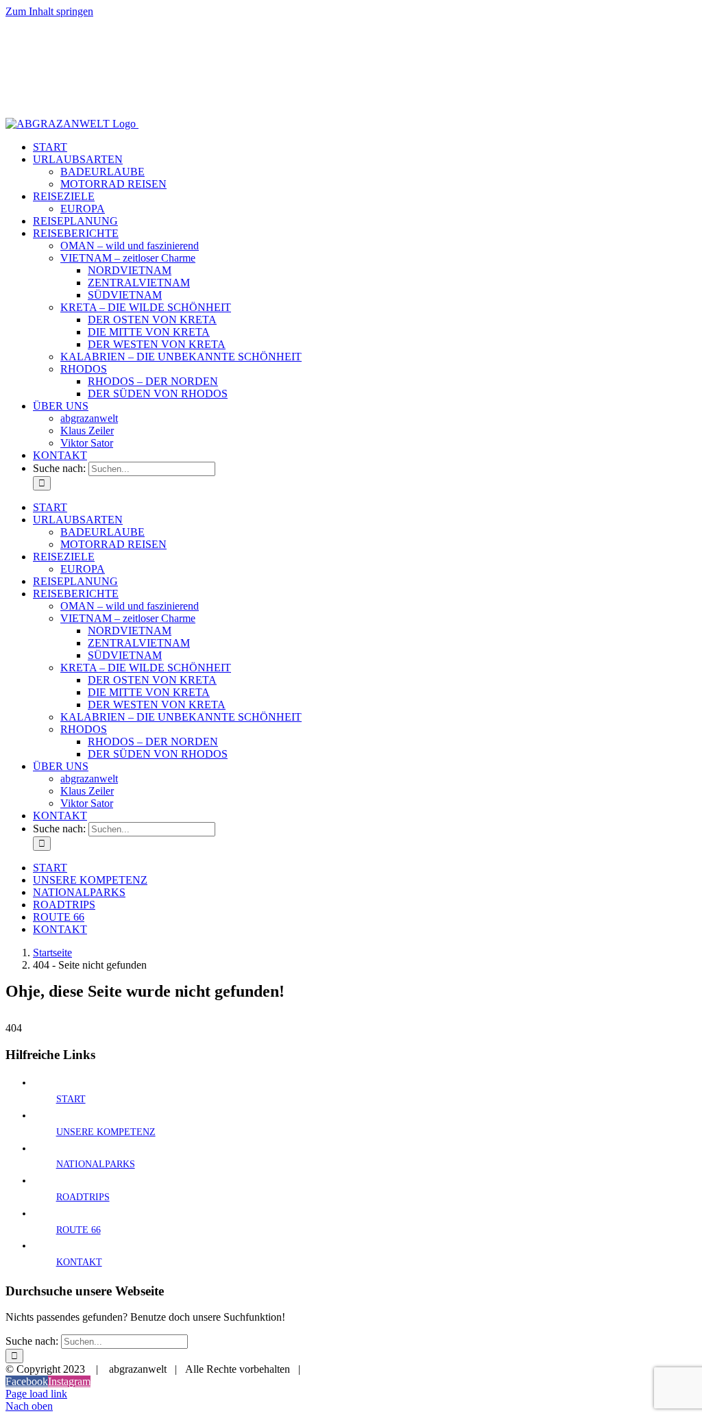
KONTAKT (79, 1262)
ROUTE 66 (78, 1230)
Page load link (36, 1394)
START (71, 1099)
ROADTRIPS (83, 1197)
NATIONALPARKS (95, 1164)
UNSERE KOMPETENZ (106, 1132)
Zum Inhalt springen (49, 11)
